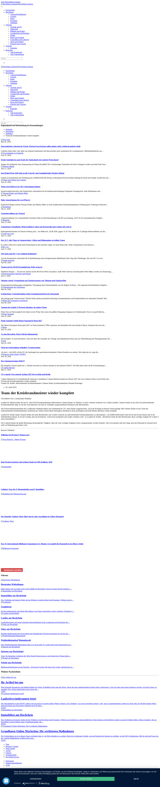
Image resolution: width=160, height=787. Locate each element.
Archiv (8, 751)
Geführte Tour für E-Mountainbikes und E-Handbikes (22, 489)
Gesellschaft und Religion (19, 33)
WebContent (10, 749)
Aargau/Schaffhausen (18, 14)
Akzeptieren (86, 779)
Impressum (10, 761)
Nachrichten (10, 10)
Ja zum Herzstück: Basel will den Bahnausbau (19, 334)
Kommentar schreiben (13, 570)
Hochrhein (9, 12)
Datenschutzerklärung (14, 763)
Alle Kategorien (16, 52)
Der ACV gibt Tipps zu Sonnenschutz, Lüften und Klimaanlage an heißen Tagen (33, 240)
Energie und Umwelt (18, 44)
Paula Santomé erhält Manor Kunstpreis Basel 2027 (21, 321)
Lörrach (13, 16)
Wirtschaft (14, 29)
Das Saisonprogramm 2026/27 (13, 361)
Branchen (9, 50)
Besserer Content (12, 746)
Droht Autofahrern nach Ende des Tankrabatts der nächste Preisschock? (30, 160)
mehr (136, 779)
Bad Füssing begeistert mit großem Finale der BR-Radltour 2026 (26, 462)
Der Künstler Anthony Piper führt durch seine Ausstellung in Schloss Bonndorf (32, 517)
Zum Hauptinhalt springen (10, 2)
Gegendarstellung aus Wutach (13, 213)
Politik (12, 35)
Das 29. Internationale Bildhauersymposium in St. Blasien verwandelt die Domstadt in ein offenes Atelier (42, 544)
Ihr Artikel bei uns (12, 757)
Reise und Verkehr (17, 38)
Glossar (8, 753)
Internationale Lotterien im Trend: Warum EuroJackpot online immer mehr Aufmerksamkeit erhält (40, 146)
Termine (9, 46)
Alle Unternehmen (17, 54)
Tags (7, 744)
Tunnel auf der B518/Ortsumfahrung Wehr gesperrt (21, 267)
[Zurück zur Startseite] (17, 4)
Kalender (13, 48)
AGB (8, 765)
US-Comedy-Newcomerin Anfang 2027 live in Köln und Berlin (25, 374)
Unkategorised (11, 755)
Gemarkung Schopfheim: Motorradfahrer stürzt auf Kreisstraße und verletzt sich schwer (36, 227)
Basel (12, 19)
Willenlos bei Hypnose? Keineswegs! (15, 435)
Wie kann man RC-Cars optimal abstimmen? (19, 254)
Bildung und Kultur (17, 31)
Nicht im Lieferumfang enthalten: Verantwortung (20, 348)
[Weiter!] (18, 457)
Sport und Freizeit (17, 42)
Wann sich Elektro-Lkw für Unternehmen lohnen (20, 187)
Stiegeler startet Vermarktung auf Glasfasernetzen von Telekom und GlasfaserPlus (33, 281)
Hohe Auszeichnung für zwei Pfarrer (15, 200)
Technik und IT (16, 27)
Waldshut (13, 23)
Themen (9, 25)
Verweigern (35, 779)
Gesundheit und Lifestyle (19, 40)
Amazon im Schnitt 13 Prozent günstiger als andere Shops (24, 307)
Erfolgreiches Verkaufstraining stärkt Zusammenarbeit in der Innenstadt (30, 294)
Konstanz (13, 21)
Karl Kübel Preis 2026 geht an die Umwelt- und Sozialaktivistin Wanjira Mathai (32, 173)
